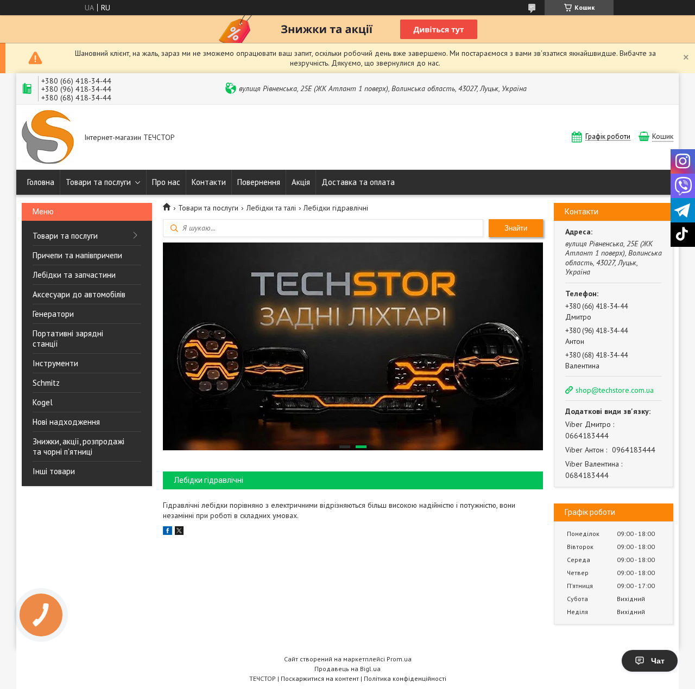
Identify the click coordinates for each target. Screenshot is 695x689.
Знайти (515, 228)
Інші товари (54, 471)
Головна (40, 182)
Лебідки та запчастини (74, 275)
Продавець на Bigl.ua (347, 669)
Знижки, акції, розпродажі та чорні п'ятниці (78, 446)
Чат (658, 660)
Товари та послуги (98, 182)
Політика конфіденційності (405, 678)
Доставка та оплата (358, 182)
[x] (179, 532)
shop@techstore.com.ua (615, 390)
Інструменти (55, 363)
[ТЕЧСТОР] (48, 138)
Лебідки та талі (271, 208)
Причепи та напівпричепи (77, 255)
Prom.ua (399, 659)
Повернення (258, 182)
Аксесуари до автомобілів (79, 294)
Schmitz (46, 383)
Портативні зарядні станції (68, 338)
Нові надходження (66, 422)
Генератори (53, 314)
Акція (301, 182)
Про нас (166, 182)
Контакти (209, 182)
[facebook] (167, 532)
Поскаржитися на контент (320, 678)
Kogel (43, 402)
